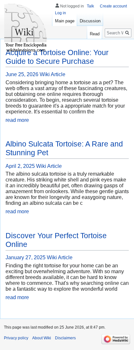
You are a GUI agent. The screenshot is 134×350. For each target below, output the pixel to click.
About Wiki (41, 338)
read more (17, 120)
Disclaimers (65, 338)
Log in (60, 13)
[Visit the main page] (26, 26)
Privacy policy (16, 338)
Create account (113, 6)
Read (95, 33)
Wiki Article (52, 74)
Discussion (90, 20)
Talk (90, 6)
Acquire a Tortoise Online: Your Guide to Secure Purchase (57, 56)
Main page (64, 20)
